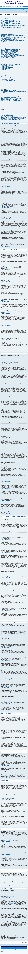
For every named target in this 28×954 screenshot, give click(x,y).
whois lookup (23, 913)
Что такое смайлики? (5, 63)
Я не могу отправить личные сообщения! (8, 83)
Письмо (25, 6)
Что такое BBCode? (4, 61)
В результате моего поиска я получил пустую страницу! (11, 98)
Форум (22, 6)
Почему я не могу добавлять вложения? (8, 52)
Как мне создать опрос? (5, 48)
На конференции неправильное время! (8, 34)
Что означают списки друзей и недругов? (8, 90)
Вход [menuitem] (22, 9)
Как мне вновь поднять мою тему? (7, 57)
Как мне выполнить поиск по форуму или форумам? (11, 96)
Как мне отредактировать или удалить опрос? (9, 50)
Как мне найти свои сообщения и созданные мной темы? (11, 100)
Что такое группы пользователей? (7, 75)
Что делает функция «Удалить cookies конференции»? (11, 27)
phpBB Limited (11, 892)
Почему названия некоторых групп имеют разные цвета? (11, 78)
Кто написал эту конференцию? (7, 115)
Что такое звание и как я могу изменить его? (9, 39)
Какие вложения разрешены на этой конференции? (10, 110)
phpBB (2, 300)
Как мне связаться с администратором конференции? (11, 119)
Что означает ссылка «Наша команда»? (8, 80)
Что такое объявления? (5, 66)
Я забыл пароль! (4, 24)
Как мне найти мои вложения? (6, 111)
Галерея (25, 9)
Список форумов (5, 944)
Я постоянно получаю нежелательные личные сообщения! (12, 84)
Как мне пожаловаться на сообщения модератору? (10, 54)
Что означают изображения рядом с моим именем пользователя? (13, 37)
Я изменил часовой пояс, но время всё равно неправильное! (12, 35)
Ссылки (3, 9)
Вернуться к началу (6, 136)
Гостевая (18, 6)
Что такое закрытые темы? (6, 68)
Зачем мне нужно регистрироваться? (8, 18)
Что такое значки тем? (5, 69)
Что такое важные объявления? (7, 65)
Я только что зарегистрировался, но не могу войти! (10, 21)
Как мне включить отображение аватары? (8, 38)
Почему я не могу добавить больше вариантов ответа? (11, 49)
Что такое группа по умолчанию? (7, 79)
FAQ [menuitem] (7, 9)
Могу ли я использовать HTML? (7, 62)
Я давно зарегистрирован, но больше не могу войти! (11, 23)
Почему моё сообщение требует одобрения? (9, 56)
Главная (2, 6)
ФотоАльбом (13, 6)
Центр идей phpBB (13, 903)
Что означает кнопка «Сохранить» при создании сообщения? (12, 55)
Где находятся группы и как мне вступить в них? (10, 76)
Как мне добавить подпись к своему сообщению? (10, 47)
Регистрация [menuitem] (16, 9)
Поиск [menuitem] (26, 12)
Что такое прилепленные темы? (7, 67)
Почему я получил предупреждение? (8, 53)
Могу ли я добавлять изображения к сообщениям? (10, 64)
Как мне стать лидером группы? (7, 77)
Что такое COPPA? (4, 19)
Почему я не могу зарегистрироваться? (8, 20)
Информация (7, 6)
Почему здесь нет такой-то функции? (8, 116)
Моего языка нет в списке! (6, 36)
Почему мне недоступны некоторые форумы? (9, 51)
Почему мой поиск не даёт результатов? (8, 97)
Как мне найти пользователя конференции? (9, 99)
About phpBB (11, 896)
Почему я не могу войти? (5, 22)
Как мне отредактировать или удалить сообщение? (10, 46)
